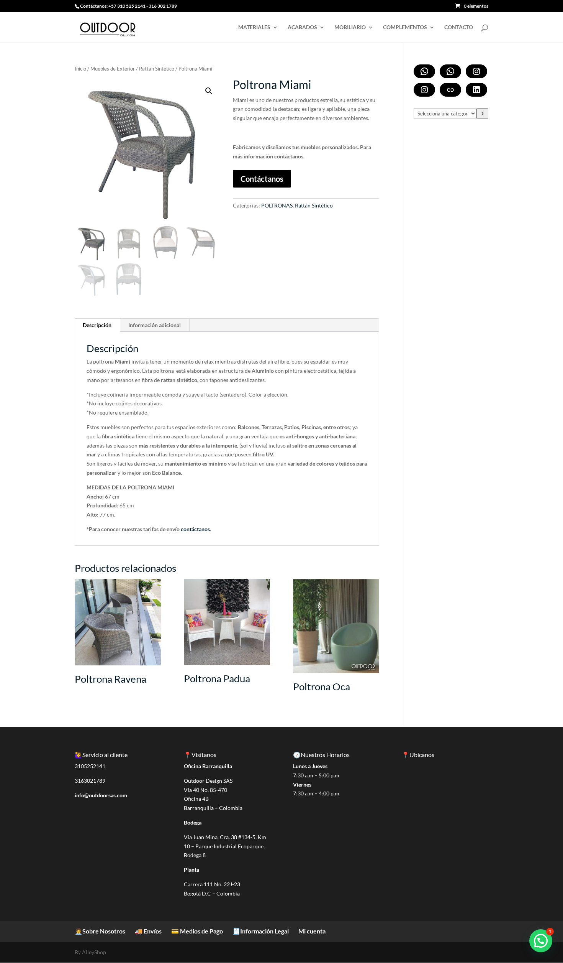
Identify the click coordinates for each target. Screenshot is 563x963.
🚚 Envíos (148, 931)
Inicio (80, 69)
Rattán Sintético (156, 69)
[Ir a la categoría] (482, 113)
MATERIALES (254, 27)
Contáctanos (262, 178)
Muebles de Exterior (112, 69)
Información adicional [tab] (154, 325)
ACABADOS (302, 27)
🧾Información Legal (260, 931)
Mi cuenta (312, 931)
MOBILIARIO (350, 27)
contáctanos (195, 529)
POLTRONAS (277, 205)
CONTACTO (458, 27)
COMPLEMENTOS (405, 27)
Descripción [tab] (97, 325)
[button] (209, 91)
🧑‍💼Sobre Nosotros (100, 931)
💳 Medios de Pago (197, 931)
